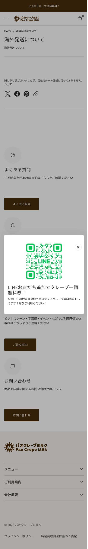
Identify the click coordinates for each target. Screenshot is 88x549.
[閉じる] (76, 247)
